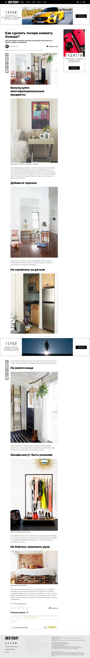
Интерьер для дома (21, 50)
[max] (16, 643)
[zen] (13, 643)
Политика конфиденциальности (11, 646)
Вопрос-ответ (12, 29)
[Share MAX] (7, 59)
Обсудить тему (53, 46)
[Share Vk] (7, 54)
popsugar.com (22, 603)
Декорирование (34, 50)
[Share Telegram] (7, 63)
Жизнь (6, 29)
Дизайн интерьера (12, 50)
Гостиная (41, 50)
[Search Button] (81, 2)
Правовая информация (10, 649)
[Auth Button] (84, 2)
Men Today (13, 2)
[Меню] (6, 2)
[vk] (8, 643)
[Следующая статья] (45, 631)
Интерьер (28, 50)
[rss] (6, 643)
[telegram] (11, 643)
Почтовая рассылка (78, 2)
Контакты (7, 651)
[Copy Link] (7, 67)
